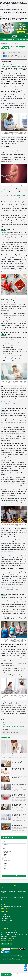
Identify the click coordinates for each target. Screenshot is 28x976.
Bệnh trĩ (5, 857)
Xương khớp (6, 862)
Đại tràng (5, 868)
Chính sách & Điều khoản (7, 920)
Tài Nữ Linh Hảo (9, 52)
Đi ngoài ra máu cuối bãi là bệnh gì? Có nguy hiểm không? (19, 785)
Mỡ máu (5, 866)
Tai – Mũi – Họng (7, 860)
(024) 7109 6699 (6, 901)
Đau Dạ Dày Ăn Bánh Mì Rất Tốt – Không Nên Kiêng (19, 805)
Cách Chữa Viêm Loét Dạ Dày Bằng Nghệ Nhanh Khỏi (18, 824)
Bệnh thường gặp (10, 39)
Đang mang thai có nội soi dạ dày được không (13, 726)
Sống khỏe (22, 39)
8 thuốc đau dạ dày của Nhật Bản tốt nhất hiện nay (19, 777)
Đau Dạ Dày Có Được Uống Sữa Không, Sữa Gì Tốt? (19, 815)
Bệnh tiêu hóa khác (15, 43)
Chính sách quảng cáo (6, 924)
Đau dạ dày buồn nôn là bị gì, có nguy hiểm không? (13, 754)
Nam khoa (6, 852)
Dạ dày (5, 859)
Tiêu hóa (9, 43)
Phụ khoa (5, 865)
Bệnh (6, 43)
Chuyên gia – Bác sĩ (6, 916)
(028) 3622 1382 (6, 908)
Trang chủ (3, 39)
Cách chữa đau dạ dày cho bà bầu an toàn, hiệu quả (18, 761)
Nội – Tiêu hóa (17, 66)
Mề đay (5, 854)
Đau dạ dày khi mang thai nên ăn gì (11, 722)
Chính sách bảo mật (6, 922)
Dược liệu (17, 39)
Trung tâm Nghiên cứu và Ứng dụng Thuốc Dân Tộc (14, 36)
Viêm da (5, 855)
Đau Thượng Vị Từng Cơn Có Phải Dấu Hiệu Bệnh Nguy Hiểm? (19, 795)
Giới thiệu (4, 914)
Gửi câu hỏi (14, 876)
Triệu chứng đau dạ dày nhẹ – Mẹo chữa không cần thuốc (18, 769)
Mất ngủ (5, 863)
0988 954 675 (11, 938)
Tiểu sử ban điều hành (6, 918)
